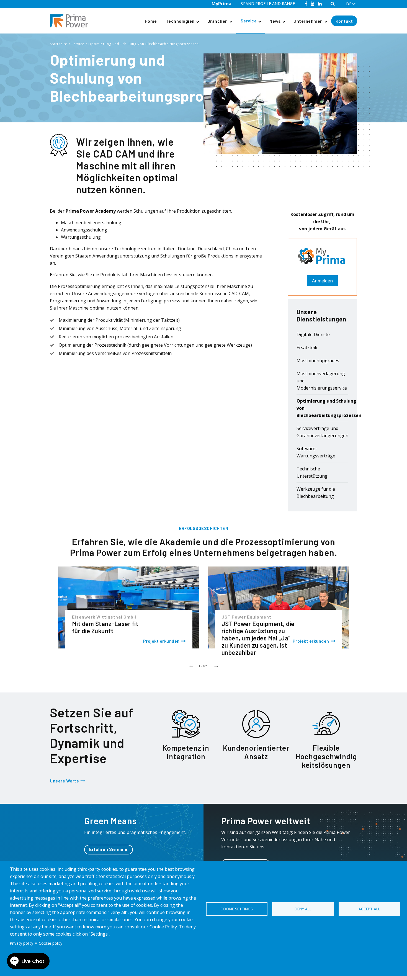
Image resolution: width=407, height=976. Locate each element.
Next (216, 665)
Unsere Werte (64, 780)
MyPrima (221, 4)
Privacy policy (21, 943)
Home (151, 21)
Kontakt (344, 21)
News (275, 21)
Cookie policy (50, 943)
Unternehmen (308, 21)
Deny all (303, 908)
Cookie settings (236, 908)
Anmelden (322, 281)
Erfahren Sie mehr (108, 849)
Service (249, 20)
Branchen (217, 21)
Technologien (180, 21)
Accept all (369, 908)
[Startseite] (71, 21)
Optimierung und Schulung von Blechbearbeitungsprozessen (143, 44)
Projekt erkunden (161, 640)
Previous (191, 665)
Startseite (58, 44)
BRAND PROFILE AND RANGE (267, 3)
